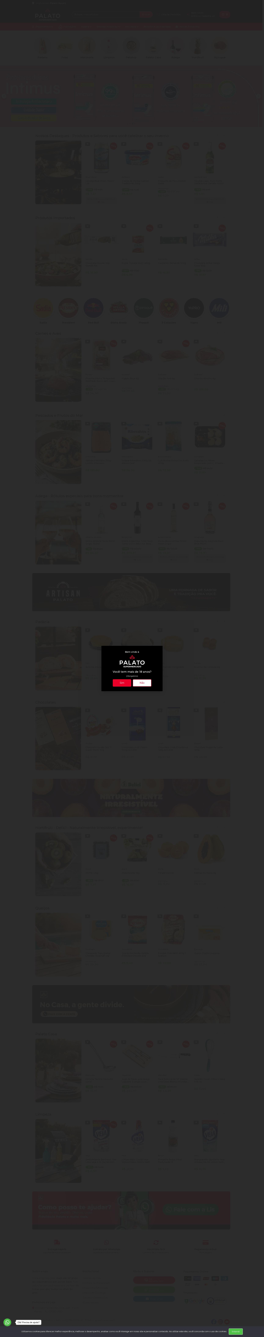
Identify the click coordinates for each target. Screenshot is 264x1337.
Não (142, 682)
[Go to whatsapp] (7, 1322)
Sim (122, 682)
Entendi (236, 1331)
